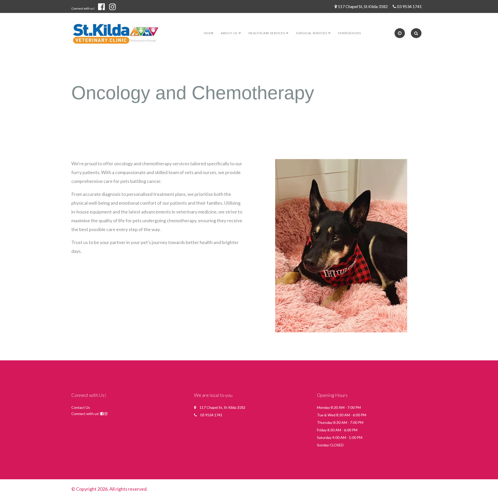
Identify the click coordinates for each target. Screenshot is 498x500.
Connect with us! (83, 8)
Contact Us (80, 407)
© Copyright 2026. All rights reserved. (109, 489)
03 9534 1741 (409, 6)
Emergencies (349, 33)
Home (209, 33)
